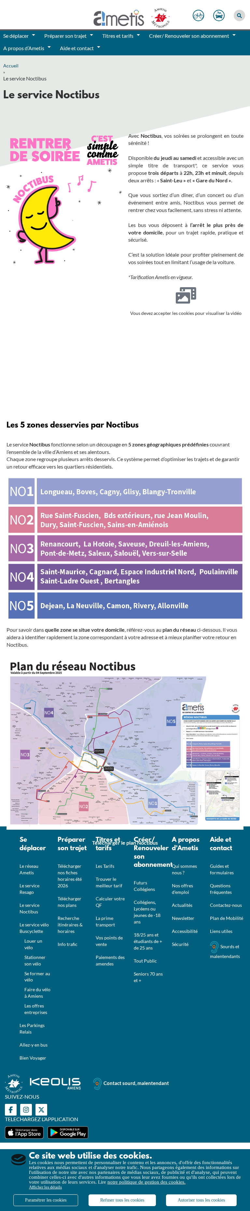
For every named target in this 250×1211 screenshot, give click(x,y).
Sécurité (180, 944)
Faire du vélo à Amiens (37, 993)
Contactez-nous (226, 905)
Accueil (11, 65)
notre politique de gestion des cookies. (146, 1182)
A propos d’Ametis (186, 844)
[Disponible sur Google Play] (68, 1132)
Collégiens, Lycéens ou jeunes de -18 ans (147, 911)
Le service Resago (29, 889)
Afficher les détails (45, 1187)
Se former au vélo (37, 977)
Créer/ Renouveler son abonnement (149, 853)
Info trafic (67, 944)
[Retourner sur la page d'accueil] (119, 16)
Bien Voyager (33, 1058)
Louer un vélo (33, 944)
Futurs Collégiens (144, 886)
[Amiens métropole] (157, 16)
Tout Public (145, 961)
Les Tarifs (105, 866)
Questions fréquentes (221, 889)
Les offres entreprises (35, 1009)
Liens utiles (221, 931)
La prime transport (105, 921)
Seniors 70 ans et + (148, 977)
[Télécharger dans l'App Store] (24, 1132)
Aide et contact (221, 844)
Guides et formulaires (222, 869)
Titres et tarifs (108, 844)
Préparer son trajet (72, 844)
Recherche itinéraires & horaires (70, 924)
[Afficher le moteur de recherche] (239, 15)
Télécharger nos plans (69, 902)
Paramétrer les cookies (45, 1200)
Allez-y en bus (34, 1045)
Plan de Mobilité (226, 918)
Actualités (182, 905)
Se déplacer (33, 844)
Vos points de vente (109, 941)
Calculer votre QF (110, 902)
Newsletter (183, 918)
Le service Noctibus (29, 908)
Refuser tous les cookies (122, 1200)
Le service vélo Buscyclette (34, 928)
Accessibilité (185, 931)
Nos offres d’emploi (182, 889)
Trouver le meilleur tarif (109, 882)
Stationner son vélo (35, 960)
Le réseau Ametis (29, 869)
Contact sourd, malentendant (136, 1083)
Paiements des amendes (110, 960)
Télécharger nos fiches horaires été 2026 (70, 875)
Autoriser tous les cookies (201, 1200)
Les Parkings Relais (32, 1028)
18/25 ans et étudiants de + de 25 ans (148, 941)
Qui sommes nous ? (184, 869)
